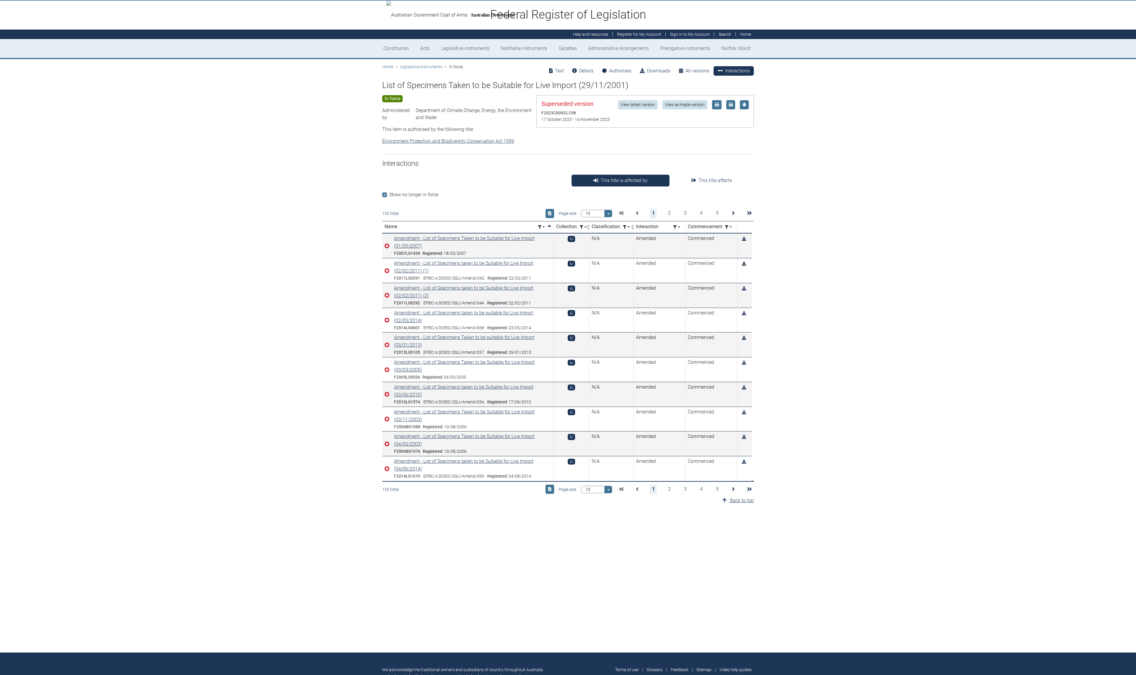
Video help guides (735, 669)
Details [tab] (586, 71)
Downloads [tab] (658, 71)
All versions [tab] (697, 71)
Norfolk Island (736, 48)
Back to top (741, 500)
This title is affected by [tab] (624, 180)
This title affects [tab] (715, 180)
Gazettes (568, 48)
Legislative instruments (465, 48)
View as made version (685, 104)
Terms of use (626, 669)
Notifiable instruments (524, 48)
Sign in (690, 34)
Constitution (396, 48)
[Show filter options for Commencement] (728, 227)
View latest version (638, 104)
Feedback (679, 669)
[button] (621, 213)
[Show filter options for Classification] (626, 227)
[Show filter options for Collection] (583, 227)
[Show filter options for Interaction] (676, 227)
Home (387, 66)
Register (639, 34)
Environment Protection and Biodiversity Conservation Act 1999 (448, 141)
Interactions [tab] (737, 71)
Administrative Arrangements (618, 48)
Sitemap (703, 669)
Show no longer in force (413, 194)
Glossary (654, 669)
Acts (425, 48)
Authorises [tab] (620, 71)
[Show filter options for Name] (541, 227)
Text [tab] (559, 71)
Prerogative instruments (685, 48)
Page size (567, 213)
